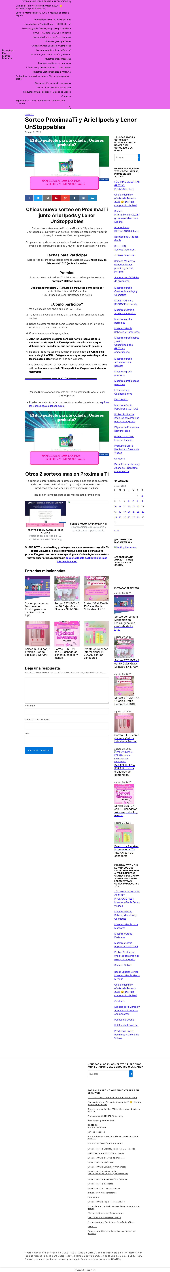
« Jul (116, 530)
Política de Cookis (124, 1019)
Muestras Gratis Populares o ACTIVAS (52, 71)
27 (129, 517)
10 (115, 506)
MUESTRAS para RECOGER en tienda (52, 32)
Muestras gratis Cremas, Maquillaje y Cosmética (46, 28)
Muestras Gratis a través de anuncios (52, 37)
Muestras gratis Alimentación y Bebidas (51, 54)
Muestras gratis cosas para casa (54, 63)
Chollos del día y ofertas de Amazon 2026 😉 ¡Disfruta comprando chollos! (39, 7)
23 (143, 512)
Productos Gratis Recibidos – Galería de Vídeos (47, 91)
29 (138, 517)
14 (134, 506)
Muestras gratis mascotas (58, 58)
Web (27, 734)
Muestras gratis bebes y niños (51, 50)
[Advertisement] (121, 54)
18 (120, 512)
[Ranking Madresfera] (125, 547)
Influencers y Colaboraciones (41, 67)
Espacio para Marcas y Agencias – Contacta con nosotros (40, 101)
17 (115, 512)
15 (138, 506)
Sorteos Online (122, 965)
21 (134, 512)
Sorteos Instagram (124, 249)
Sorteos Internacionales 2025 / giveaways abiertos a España (42, 14)
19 (125, 512)
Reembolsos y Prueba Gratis (39, 24)
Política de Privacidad (126, 1025)
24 (115, 517)
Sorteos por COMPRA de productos (105, 1143)
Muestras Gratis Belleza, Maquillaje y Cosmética (125, 915)
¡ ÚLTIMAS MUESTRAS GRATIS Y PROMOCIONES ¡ (46, 1)
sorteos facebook (124, 255)
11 (120, 506)
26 (125, 517)
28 (134, 517)
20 (129, 512)
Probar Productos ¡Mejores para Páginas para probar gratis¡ (42, 77)
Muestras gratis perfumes (58, 41)
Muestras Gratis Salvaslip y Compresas (51, 45)
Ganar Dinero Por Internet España (54, 87)
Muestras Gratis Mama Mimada (8, 54)
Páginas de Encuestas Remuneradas (53, 83)
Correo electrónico (37, 720)
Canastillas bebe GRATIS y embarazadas (123, 348)
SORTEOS (62, 24)
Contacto (66, 96)
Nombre (30, 706)
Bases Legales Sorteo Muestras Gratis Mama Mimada (127, 975)
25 (120, 517)
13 (129, 506)
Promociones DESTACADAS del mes (52, 19)
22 (138, 512)
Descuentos (65, 67)
